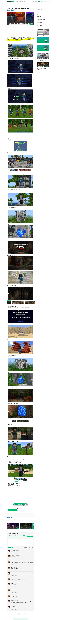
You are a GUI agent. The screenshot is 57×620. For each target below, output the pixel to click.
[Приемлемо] (8, 516)
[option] (20, 161)
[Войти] (39, 1)
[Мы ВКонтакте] (35, 1)
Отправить (10, 547)
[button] (12, 510)
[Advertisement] (20, 31)
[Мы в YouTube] (33, 1)
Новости (11, 3)
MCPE (25, 38)
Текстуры (29, 3)
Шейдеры (36, 3)
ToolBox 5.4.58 (39, 16)
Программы (48, 3)
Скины (42, 3)
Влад (11, 561)
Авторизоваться (30, 536)
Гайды (26, 3)
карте (11, 38)
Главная (8, 3)
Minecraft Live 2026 (39, 12)
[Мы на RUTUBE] (36, 1)
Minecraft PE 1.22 (39, 9)
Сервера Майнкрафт (40, 25)
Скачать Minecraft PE (16, 3)
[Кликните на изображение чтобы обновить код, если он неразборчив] (25, 547)
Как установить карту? (40, 22)
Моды (20, 3)
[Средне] (9, 516)
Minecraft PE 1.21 (39, 10)
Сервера (23, 3)
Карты (40, 3)
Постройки (33, 3)
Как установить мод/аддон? (41, 19)
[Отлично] (10, 516)
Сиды (45, 3)
